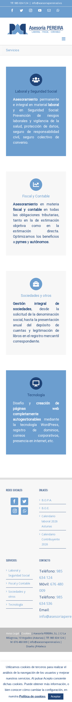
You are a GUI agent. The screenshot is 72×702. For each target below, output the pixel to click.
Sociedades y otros (16, 594)
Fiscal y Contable (19, 583)
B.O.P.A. (47, 500)
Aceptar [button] (56, 696)
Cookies (26, 633)
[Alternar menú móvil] (64, 39)
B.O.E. (45, 508)
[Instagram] (15, 511)
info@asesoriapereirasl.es (47, 3)
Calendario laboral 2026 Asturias (50, 521)
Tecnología (15, 604)
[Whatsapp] (24, 511)
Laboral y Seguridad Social (19, 572)
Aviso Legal (12, 633)
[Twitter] (24, 501)
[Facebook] (14, 501)
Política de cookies (32, 696)
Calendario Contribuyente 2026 (51, 539)
